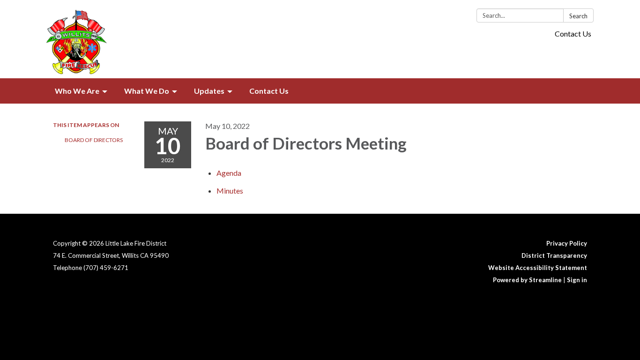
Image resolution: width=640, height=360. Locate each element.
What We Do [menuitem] (146, 90)
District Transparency (554, 255)
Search (578, 16)
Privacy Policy (566, 243)
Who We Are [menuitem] (77, 90)
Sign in (577, 280)
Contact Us (573, 33)
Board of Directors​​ (94, 139)
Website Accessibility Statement (537, 267)
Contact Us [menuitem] (269, 90)
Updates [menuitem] (209, 90)
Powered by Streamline (527, 280)
